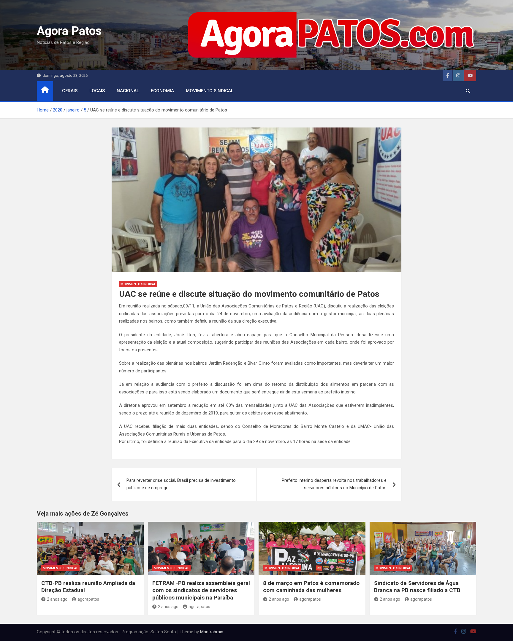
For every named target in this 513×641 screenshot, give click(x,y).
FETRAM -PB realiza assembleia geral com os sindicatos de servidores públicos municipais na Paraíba (201, 590)
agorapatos (88, 599)
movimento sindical (209, 90)
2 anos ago (57, 599)
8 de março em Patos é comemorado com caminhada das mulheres (311, 587)
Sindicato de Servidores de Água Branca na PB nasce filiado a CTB (417, 587)
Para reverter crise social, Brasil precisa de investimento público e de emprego (181, 484)
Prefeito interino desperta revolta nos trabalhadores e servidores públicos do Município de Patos (334, 484)
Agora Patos (69, 31)
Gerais (69, 90)
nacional (128, 90)
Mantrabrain (211, 631)
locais (97, 90)
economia (162, 90)
